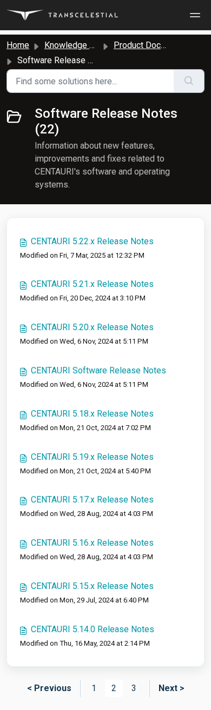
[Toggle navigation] (194, 15)
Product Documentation (158, 45)
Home (17, 45)
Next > (171, 688)
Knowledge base (76, 45)
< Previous (49, 688)
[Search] (189, 81)
